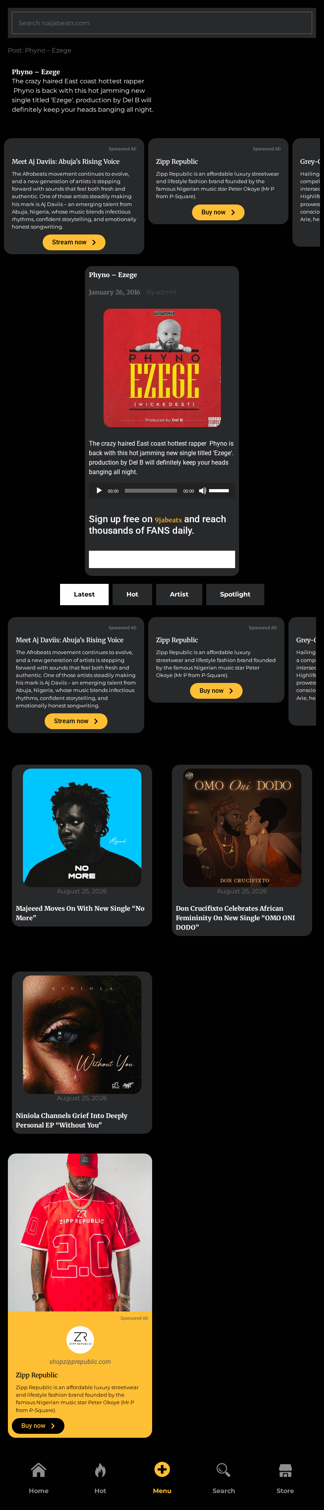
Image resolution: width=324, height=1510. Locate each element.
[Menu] (162, 1469)
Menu (162, 1491)
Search (224, 1491)
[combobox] (162, 23)
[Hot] (100, 1469)
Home (39, 1491)
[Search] (224, 1469)
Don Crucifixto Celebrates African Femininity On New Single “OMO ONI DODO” (235, 917)
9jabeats (168, 520)
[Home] (39, 1469)
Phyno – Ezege (36, 72)
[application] (162, 491)
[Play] (99, 491)
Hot (100, 1491)
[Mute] (203, 491)
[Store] (285, 1469)
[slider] (220, 490)
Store (285, 1491)
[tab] (84, 594)
